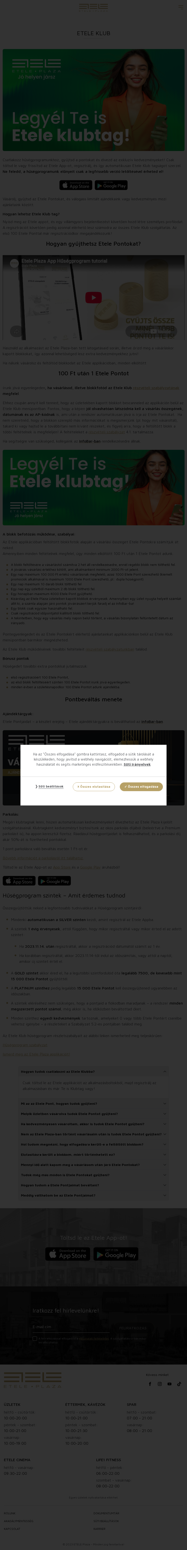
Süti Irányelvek (137, 764)
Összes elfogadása (143, 786)
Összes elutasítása (95, 786)
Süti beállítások (51, 786)
